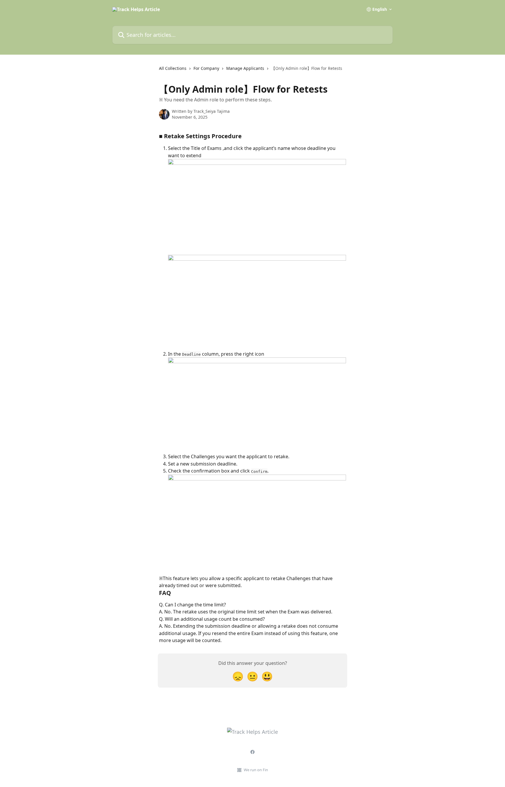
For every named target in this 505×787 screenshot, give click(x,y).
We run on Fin (256, 769)
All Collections (172, 68)
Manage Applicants (245, 68)
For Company (206, 68)
